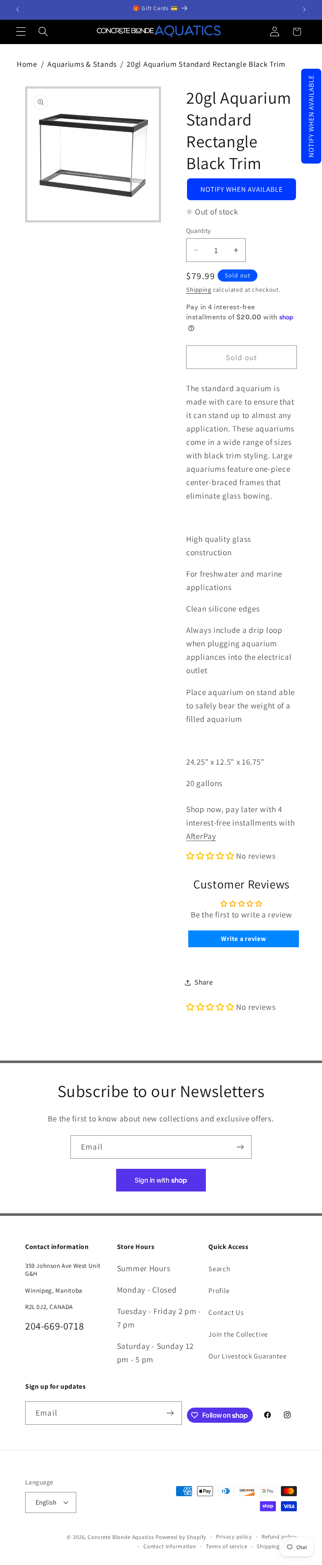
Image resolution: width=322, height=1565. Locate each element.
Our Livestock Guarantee (247, 1356)
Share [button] (204, 982)
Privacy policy (234, 1536)
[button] (311, 116)
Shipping (198, 289)
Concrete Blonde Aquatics (121, 1537)
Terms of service (226, 1546)
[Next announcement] (304, 9)
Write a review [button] (243, 938)
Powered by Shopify (181, 1537)
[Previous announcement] (17, 9)
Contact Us (226, 1312)
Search (219, 1268)
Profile (218, 1290)
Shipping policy (277, 1546)
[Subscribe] (240, 1147)
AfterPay (201, 836)
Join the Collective (238, 1334)
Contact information (169, 1546)
